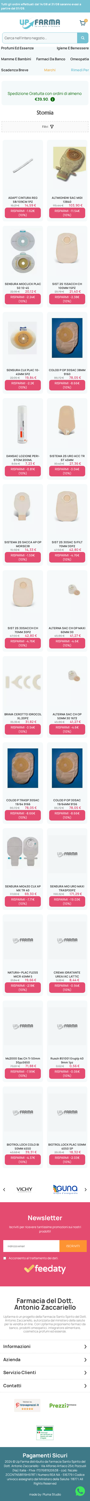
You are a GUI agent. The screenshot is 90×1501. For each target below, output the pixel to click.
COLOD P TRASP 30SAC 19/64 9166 (22, 802)
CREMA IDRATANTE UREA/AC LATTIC (67, 974)
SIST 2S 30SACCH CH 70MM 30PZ (23, 630)
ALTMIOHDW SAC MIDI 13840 (67, 200)
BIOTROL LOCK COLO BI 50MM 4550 (23, 1146)
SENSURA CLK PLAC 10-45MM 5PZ (23, 372)
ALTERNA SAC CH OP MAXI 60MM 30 (67, 630)
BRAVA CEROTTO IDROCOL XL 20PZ (23, 716)
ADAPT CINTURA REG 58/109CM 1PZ (23, 200)
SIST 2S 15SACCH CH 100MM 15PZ (67, 286)
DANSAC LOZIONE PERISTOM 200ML (23, 458)
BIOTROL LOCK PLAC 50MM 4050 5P (67, 1146)
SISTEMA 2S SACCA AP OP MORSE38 (22, 544)
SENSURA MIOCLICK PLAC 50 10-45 (23, 286)
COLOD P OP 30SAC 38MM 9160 (67, 372)
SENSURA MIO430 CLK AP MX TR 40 (23, 888)
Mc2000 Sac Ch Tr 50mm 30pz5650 (22, 1060)
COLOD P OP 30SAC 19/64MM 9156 (67, 802)
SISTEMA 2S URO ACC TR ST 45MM (67, 458)
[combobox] (45, 37)
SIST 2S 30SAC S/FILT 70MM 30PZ (67, 544)
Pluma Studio (52, 1494)
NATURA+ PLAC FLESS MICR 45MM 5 (23, 974)
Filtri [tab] (45, 127)
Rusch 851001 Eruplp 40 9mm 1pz (67, 1060)
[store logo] (40, 23)
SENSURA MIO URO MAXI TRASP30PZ (67, 888)
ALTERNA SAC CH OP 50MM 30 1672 (67, 716)
